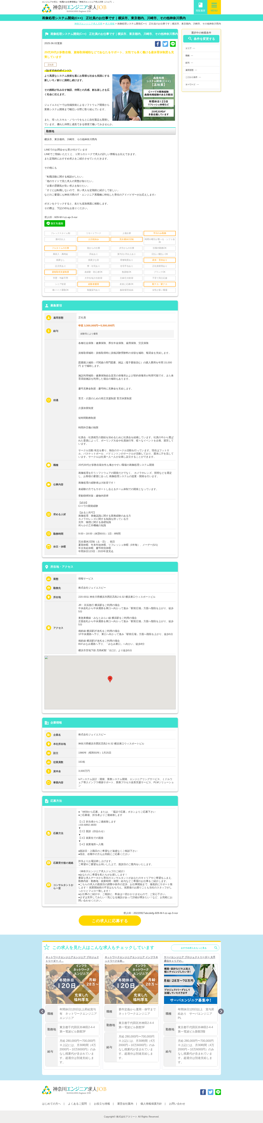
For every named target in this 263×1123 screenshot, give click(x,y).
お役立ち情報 (102, 1103)
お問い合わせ (177, 1103)
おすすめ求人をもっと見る (199, 948)
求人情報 (110, 23)
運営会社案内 (125, 1103)
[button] (110, 679)
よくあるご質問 (77, 1103)
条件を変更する (201, 38)
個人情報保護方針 (151, 1103)
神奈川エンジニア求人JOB (88, 23)
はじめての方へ (51, 1103)
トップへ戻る (254, 1114)
